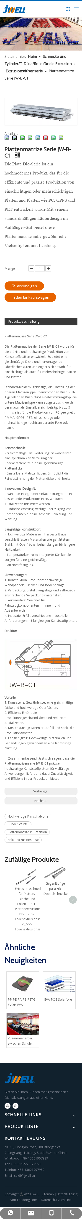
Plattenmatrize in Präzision (27, 832)
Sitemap (48, 1194)
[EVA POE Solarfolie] (59, 984)
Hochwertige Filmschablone (28, 816)
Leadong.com (27, 1200)
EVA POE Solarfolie (58, 999)
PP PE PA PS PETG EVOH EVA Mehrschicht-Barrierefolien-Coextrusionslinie (22, 1002)
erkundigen (27, 285)
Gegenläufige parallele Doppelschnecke (55, 888)
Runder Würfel (18, 824)
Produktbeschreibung (23, 321)
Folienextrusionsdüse (23, 840)
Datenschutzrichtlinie (56, 1200)
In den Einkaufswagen (30, 297)
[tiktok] (15, 1106)
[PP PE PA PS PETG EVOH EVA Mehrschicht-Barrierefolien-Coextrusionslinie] (23, 984)
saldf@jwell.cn (24, 1175)
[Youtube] (7, 1106)
